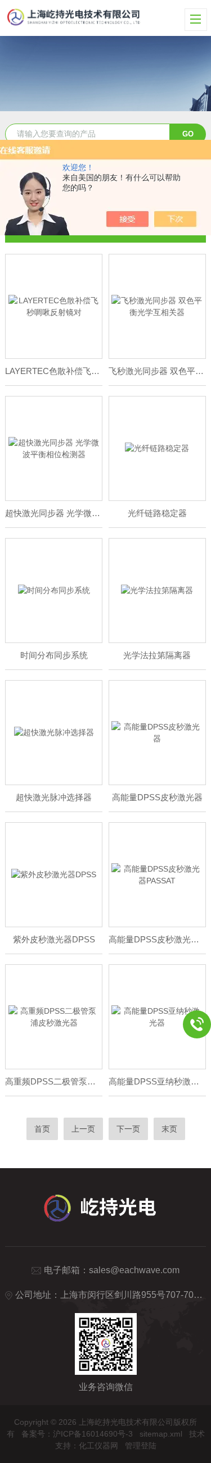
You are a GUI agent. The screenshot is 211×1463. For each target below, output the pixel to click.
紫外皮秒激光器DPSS (54, 939)
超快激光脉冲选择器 (54, 797)
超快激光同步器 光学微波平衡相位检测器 (53, 513)
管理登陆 (140, 1445)
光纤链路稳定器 (157, 513)
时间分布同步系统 (54, 655)
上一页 (83, 1128)
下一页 (128, 1128)
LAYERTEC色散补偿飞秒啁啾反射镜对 (53, 371)
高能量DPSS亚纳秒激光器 (157, 1081)
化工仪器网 (98, 1445)
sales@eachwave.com (134, 1270)
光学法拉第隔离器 (157, 655)
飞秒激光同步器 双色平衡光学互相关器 (157, 371)
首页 (42, 1128)
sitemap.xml (161, 1433)
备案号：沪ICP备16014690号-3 (77, 1433)
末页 (169, 1128)
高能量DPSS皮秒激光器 (157, 797)
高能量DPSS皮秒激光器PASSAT (157, 939)
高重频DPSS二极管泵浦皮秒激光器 (53, 1081)
